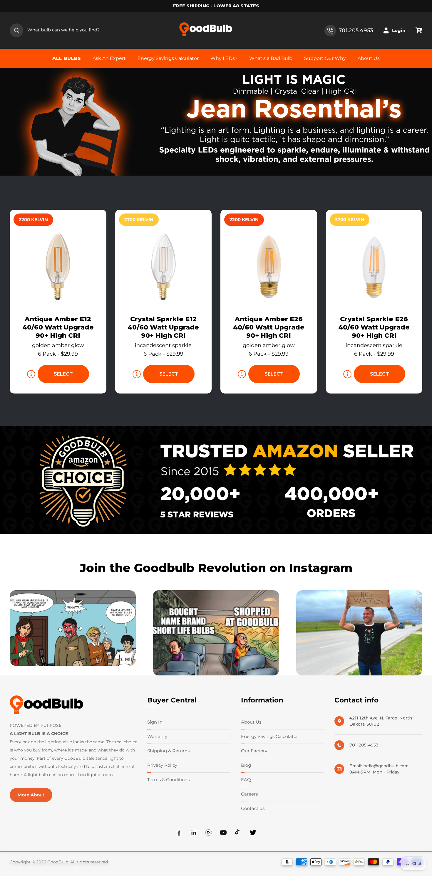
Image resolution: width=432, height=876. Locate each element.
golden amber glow (58, 345)
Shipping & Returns (168, 751)
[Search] (17, 30)
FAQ (246, 779)
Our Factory (254, 751)
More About (31, 795)
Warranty (157, 736)
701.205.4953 (356, 30)
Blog (246, 765)
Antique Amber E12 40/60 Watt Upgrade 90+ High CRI (58, 327)
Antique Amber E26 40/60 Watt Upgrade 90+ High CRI (268, 327)
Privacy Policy (162, 765)
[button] (418, 30)
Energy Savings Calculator (269, 736)
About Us (251, 722)
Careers (249, 794)
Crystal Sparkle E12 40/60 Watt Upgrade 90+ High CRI (163, 327)
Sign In (155, 722)
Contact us (252, 808)
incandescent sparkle (163, 345)
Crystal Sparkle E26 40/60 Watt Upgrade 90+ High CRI (374, 327)
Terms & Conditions (168, 779)
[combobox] (60, 30)
